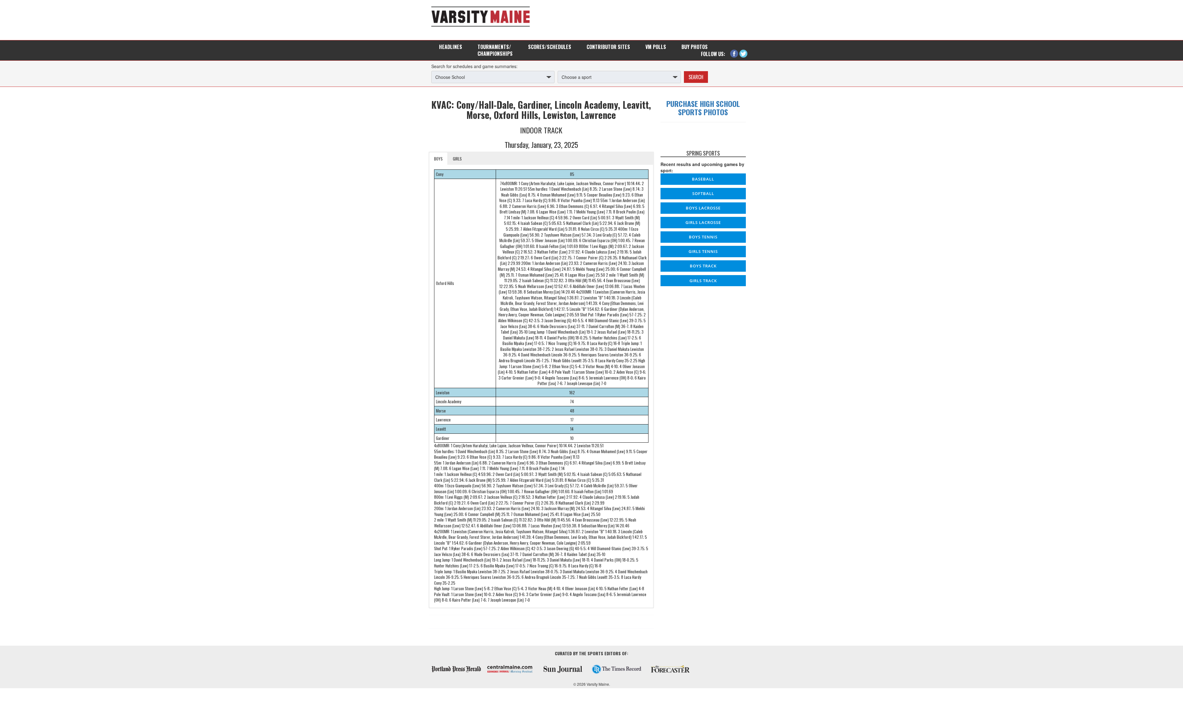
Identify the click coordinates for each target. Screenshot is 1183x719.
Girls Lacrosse (703, 222)
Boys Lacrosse (703, 208)
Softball (703, 193)
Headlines (450, 47)
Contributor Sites (608, 47)
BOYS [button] (438, 159)
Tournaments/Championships (495, 50)
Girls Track (703, 280)
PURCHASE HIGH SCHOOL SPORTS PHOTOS (703, 107)
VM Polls (655, 47)
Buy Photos (694, 47)
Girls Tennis (703, 251)
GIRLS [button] (457, 159)
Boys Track (703, 266)
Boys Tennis (703, 237)
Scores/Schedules (549, 47)
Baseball (703, 179)
